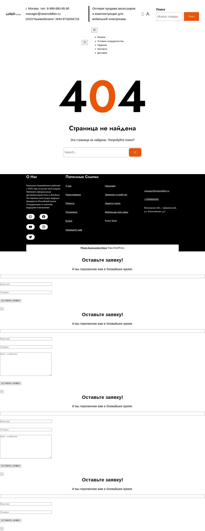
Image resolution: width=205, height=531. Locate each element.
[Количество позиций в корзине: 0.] (143, 14)
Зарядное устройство (116, 194)
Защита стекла (112, 203)
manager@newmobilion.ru (156, 191)
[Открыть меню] (85, 42)
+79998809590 (151, 199)
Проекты (70, 203)
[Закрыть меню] (94, 30)
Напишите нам (74, 230)
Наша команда (73, 194)
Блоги (69, 221)
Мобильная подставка (116, 212)
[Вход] (147, 14)
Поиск (160, 9)
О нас (69, 186)
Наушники (110, 186)
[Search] (135, 152)
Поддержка (71, 212)
